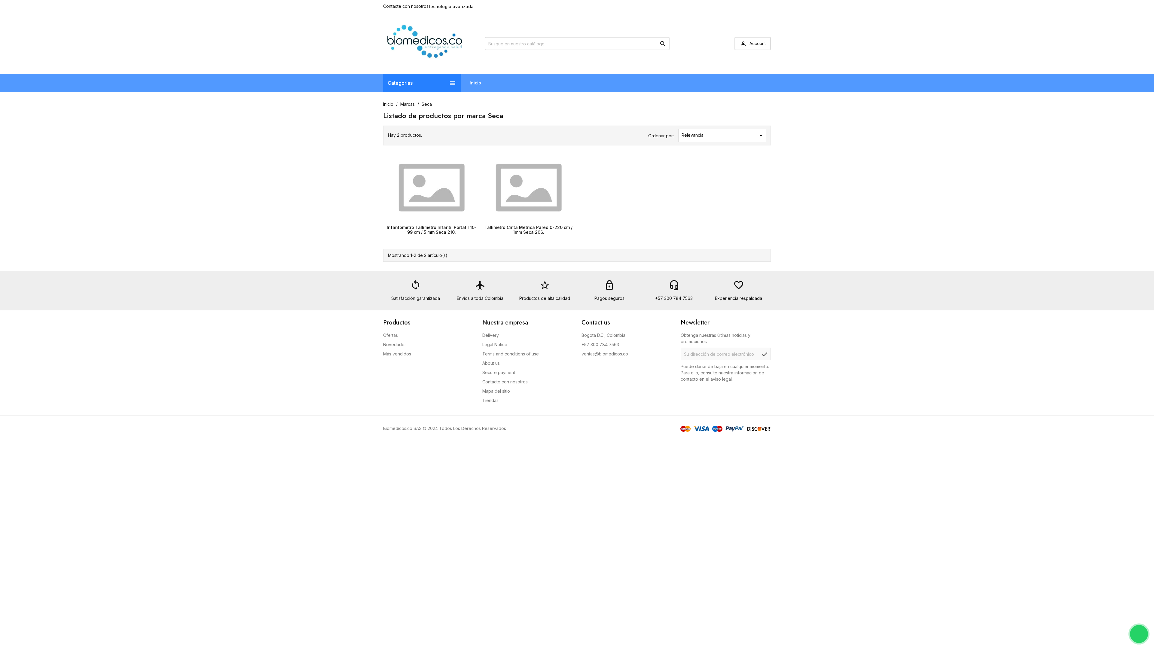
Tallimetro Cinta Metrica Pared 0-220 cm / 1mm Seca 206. (528, 229)
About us (491, 363)
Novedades (395, 344)
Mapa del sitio (496, 391)
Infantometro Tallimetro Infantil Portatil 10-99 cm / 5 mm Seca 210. (432, 229)
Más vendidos (397, 353)
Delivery (490, 335)
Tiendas (490, 400)
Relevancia (723, 135)
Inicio (475, 82)
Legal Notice (494, 344)
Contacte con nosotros (406, 6)
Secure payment (498, 372)
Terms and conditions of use (510, 353)
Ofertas (390, 335)
